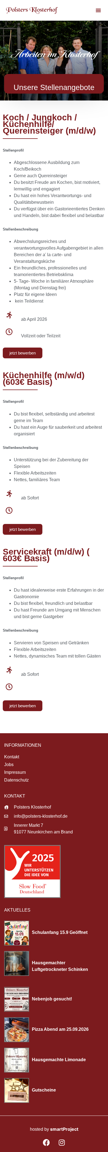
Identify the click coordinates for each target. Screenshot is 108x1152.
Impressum (15, 772)
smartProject (64, 1129)
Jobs (9, 764)
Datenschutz (16, 780)
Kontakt (11, 756)
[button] (98, 10)
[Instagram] (62, 1142)
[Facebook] (46, 1142)
